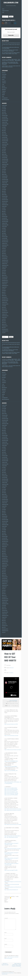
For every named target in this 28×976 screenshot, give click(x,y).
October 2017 (4, 283)
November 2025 (5, 120)
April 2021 (4, 213)
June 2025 (4, 128)
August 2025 (4, 125)
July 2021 (4, 208)
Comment (6, 918)
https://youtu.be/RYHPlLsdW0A (11, 794)
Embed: (6, 705)
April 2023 (4, 172)
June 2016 (4, 305)
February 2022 (4, 196)
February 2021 (4, 216)
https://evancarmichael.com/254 (11, 735)
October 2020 (4, 223)
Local (3, 84)
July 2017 (4, 288)
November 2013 (5, 329)
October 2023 (4, 162)
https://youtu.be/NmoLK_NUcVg (11, 793)
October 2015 (4, 314)
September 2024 (5, 144)
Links (3, 12)
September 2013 (5, 330)
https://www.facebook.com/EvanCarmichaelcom (14, 887)
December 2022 (5, 179)
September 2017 (5, 285)
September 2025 (5, 123)
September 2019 (5, 245)
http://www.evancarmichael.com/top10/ (12, 810)
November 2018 (5, 261)
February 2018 (4, 277)
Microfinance (4, 87)
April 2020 (4, 233)
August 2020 (4, 226)
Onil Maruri (4, 62)
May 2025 (4, 130)
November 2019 (5, 241)
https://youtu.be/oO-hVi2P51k (10, 790)
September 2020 (5, 224)
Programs (4, 91)
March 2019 (4, 255)
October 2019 (4, 243)
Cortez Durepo (4, 65)
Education (4, 77)
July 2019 (4, 248)
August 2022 (4, 186)
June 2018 (4, 270)
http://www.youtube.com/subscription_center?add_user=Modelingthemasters (14, 836)
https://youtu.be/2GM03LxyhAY (11, 792)
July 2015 (4, 319)
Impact (3, 79)
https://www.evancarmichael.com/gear (12, 848)
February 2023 (4, 176)
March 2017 (4, 295)
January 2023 (4, 177)
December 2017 (5, 280)
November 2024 (5, 140)
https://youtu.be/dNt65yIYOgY (10, 788)
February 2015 (4, 325)
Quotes (3, 94)
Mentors (3, 86)
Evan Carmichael (13, 700)
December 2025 (5, 118)
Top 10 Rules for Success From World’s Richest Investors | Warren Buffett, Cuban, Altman (11, 53)
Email (5, 938)
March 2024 (4, 154)
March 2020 (4, 235)
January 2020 (4, 238)
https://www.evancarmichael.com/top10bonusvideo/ (15, 749)
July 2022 (4, 187)
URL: (7, 703)
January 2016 (4, 310)
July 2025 (4, 127)
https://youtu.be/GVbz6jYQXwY (11, 789)
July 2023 (4, 167)
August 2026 (4, 105)
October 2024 (4, 142)
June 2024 (4, 149)
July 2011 (4, 332)
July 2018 (4, 268)
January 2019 (4, 258)
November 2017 (5, 282)
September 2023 (5, 164)
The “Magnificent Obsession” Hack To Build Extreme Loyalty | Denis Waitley (10, 50)
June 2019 (4, 250)
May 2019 (4, 251)
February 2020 (4, 236)
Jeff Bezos (4, 82)
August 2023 (4, 166)
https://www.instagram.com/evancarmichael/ (13, 881)
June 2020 (4, 229)
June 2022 (4, 189)
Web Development (5, 99)
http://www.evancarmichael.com (11, 889)
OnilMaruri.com (11, 2)
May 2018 (4, 272)
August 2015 (4, 317)
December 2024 (5, 139)
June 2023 (4, 169)
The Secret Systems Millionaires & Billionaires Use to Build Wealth (10, 48)
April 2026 (4, 112)
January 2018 (4, 278)
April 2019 (4, 253)
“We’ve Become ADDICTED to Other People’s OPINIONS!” (16, 965)
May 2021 (4, 211)
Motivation (4, 89)
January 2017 (4, 297)
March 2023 (4, 174)
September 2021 (5, 204)
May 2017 (4, 292)
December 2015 (5, 312)
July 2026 (4, 107)
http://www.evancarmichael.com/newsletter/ (13, 824)
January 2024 (4, 157)
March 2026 (4, 113)
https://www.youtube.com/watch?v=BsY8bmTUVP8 (11, 844)
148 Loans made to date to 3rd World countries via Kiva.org (11, 66)
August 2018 (4, 266)
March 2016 (4, 309)
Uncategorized (4, 97)
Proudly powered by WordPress (7, 972)
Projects (3, 92)
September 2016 (5, 304)
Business (3, 72)
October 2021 (4, 203)
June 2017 (4, 290)
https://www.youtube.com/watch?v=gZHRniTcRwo (11, 853)
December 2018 (5, 260)
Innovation (4, 81)
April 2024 (4, 152)
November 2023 (5, 160)
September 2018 (5, 265)
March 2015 (4, 324)
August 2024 (4, 145)
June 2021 (4, 209)
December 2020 (5, 219)
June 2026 (4, 108)
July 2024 (4, 147)
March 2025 (4, 134)
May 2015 (4, 320)
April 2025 (4, 132)
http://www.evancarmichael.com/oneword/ (13, 809)
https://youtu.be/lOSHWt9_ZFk (11, 770)
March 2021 (4, 214)
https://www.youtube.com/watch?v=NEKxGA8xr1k (11, 858)
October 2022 (4, 182)
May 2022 (4, 191)
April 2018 (4, 273)
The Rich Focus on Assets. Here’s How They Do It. (11, 45)
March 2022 (4, 194)
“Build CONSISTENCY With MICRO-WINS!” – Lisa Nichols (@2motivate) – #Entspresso (10, 63)
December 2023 (5, 159)
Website (5, 944)
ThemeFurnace (4, 974)
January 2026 (4, 117)
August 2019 (4, 246)
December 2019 (5, 240)
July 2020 (4, 228)
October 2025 (4, 122)
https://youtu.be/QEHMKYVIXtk (11, 761)
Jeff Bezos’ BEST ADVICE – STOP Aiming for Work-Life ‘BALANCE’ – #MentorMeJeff (11, 60)
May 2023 (4, 171)
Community (4, 74)
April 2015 (4, 322)
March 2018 (4, 275)
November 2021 (5, 201)
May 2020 (4, 231)
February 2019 (4, 256)
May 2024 (4, 150)
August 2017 (4, 287)
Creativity (4, 76)
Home (3, 8)
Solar (3, 96)
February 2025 (4, 135)
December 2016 (5, 298)
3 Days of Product (5, 10)
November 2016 (5, 300)
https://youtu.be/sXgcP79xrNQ (10, 870)
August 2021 (4, 206)
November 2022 (5, 181)
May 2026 (4, 110)
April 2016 (4, 307)
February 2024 (4, 155)
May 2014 (4, 327)
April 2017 (4, 293)
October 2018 (4, 263)
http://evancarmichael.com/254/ (11, 724)
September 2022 (5, 184)
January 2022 (4, 197)
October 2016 (4, 302)
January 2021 (4, 218)
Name (5, 932)
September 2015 (5, 315)
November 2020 (5, 221)
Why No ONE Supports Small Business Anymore (11, 42)
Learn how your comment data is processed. (11, 957)
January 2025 (4, 137)
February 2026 (4, 115)
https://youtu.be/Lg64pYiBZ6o (10, 766)
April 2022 (4, 192)
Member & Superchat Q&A (5, 964)
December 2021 (5, 199)
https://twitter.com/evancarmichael (11, 884)
